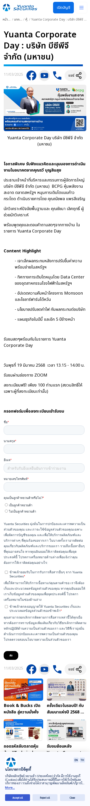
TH (82, 760)
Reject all (45, 797)
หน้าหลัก (8, 19)
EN (76, 760)
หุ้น (27, 19)
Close (72, 797)
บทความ (19, 19)
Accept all (17, 797)
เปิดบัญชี (63, 7)
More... (10, 787)
